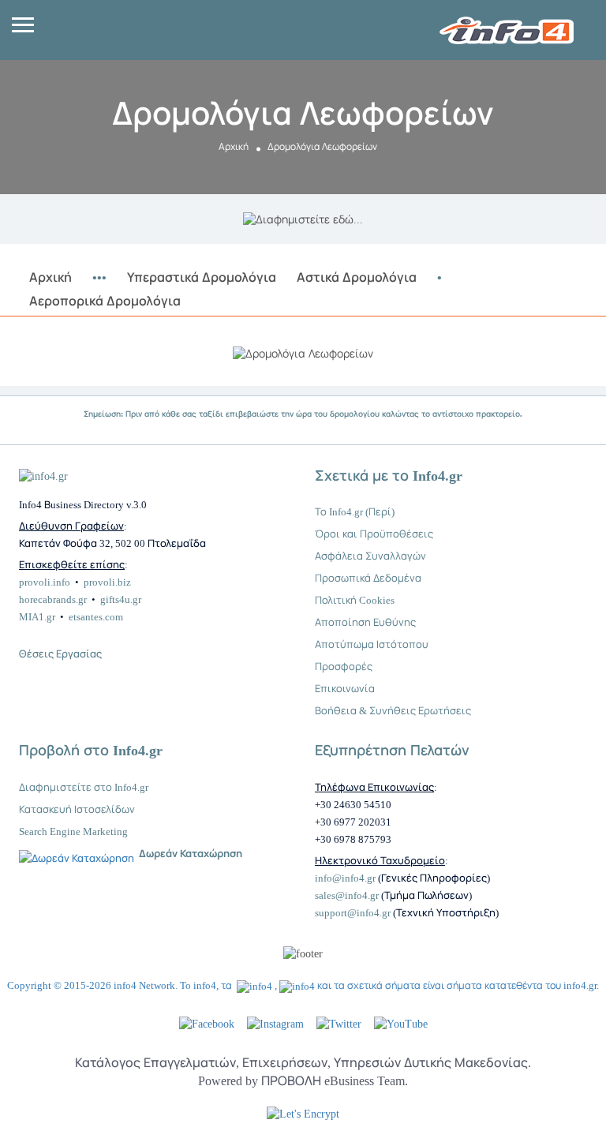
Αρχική (234, 146)
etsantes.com (96, 617)
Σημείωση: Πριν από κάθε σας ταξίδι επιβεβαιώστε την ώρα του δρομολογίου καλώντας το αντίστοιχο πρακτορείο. (303, 414)
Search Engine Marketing (73, 831)
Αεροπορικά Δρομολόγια (105, 301)
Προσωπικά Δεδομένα (368, 578)
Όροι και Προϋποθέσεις (374, 534)
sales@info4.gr (347, 895)
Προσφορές (343, 666)
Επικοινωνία (345, 689)
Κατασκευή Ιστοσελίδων (77, 809)
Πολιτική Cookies (355, 600)
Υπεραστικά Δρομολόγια (201, 277)
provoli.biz (107, 582)
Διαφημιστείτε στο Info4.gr (83, 787)
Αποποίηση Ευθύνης (365, 622)
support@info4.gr (353, 913)
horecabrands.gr (53, 599)
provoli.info (44, 582)
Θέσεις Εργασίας (60, 654)
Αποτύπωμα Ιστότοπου (371, 644)
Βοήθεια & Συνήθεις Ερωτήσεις (393, 711)
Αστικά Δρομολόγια (357, 277)
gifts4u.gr (120, 599)
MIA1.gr (37, 617)
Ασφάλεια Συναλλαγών (370, 556)
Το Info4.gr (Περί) (355, 512)
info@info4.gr (345, 878)
